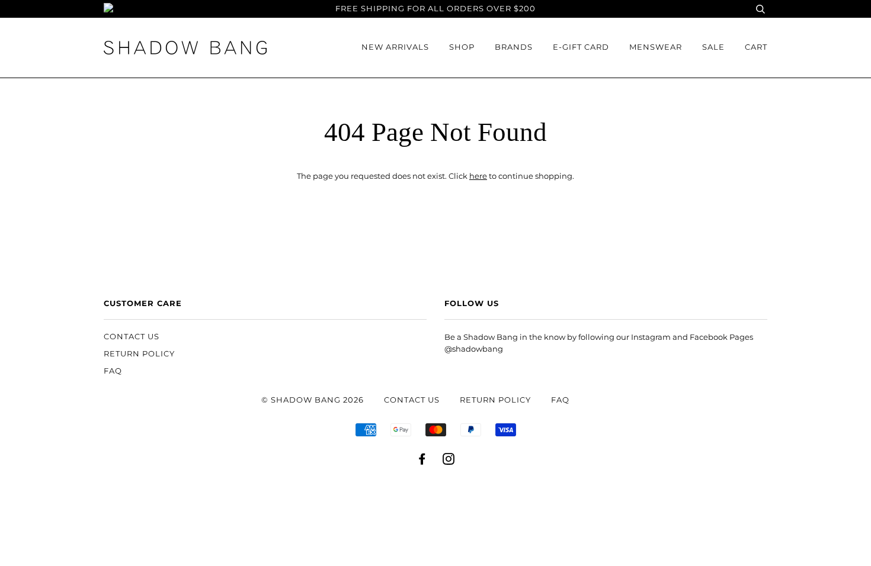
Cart (756, 47)
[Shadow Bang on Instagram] (449, 460)
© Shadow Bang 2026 (312, 399)
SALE (713, 47)
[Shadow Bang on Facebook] (422, 460)
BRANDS (514, 47)
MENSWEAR (655, 47)
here (478, 176)
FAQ (113, 370)
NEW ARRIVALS (395, 47)
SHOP (462, 47)
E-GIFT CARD (581, 47)
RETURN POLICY (139, 353)
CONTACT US (131, 336)
